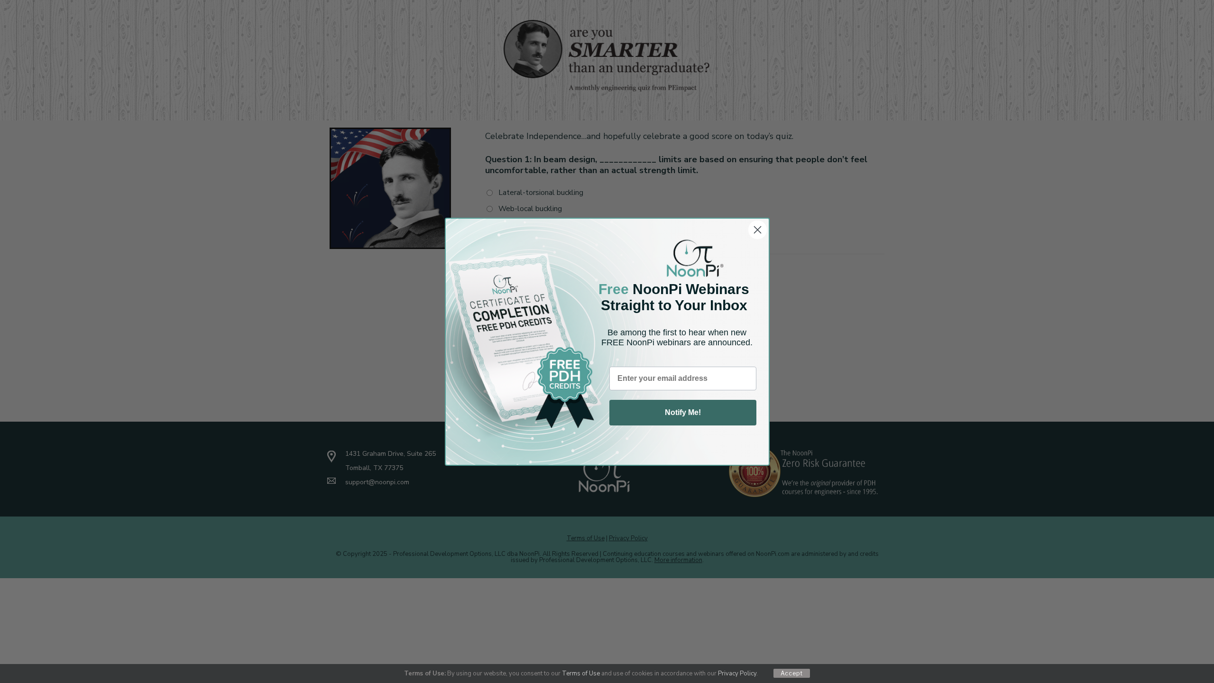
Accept (792, 673)
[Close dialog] (757, 230)
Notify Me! (683, 412)
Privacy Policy (737, 673)
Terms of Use (581, 673)
